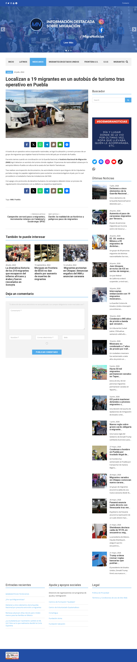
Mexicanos (38, 62)
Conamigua (53, 613)
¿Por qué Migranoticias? (15, 599)
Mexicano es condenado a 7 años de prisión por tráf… (120, 346)
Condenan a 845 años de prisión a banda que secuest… (120, 321)
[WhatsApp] (40, 144)
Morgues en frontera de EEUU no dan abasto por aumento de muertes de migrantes (46, 273)
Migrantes (119, 62)
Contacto (125, 3)
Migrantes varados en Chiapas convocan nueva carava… (120, 480)
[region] (68, 29)
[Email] (60, 144)
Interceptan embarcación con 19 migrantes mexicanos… (120, 295)
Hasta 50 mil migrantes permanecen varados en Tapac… (120, 373)
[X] (33, 144)
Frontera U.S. (91, 62)
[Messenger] (67, 144)
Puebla (17, 200)
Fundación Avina (55, 618)
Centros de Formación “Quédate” (62, 602)
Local (9, 72)
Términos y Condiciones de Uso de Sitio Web (109, 598)
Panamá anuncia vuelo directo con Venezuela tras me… (120, 505)
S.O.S (106, 62)
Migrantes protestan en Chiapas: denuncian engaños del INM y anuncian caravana (75, 272)
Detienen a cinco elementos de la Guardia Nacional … (119, 191)
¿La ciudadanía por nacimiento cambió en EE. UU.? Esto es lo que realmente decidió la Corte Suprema (24, 623)
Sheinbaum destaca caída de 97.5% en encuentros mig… (119, 530)
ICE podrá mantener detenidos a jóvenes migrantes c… (120, 402)
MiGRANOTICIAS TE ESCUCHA (17, 594)
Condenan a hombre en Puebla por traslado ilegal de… (120, 452)
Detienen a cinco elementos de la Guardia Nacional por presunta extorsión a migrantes (23, 606)
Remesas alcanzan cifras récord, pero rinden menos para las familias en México (23, 614)
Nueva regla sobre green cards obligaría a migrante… (120, 427)
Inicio (11, 62)
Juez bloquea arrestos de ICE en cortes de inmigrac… (120, 268)
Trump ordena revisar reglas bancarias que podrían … (117, 559)
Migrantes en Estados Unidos (64, 62)
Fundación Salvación (57, 624)
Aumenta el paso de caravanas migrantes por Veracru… (120, 216)
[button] (68, 29)
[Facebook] (26, 144)
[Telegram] (47, 144)
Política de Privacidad (100, 593)
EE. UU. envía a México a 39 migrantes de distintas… (117, 242)
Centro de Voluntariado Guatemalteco (64, 607)
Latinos (23, 62)
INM (12, 200)
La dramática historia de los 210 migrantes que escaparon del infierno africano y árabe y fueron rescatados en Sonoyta (17, 276)
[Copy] (53, 144)
